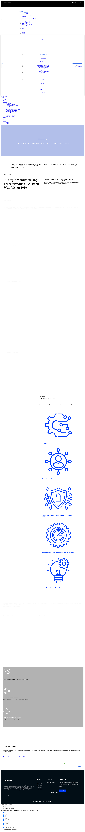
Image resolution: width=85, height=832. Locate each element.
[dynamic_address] (51, 782)
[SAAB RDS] (4, 96)
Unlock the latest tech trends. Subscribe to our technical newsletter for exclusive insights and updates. (68, 784)
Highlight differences (9, 808)
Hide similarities (8, 806)
